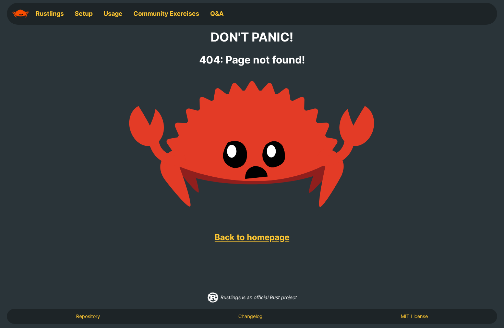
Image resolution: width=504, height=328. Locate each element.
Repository (88, 316)
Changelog (250, 316)
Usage (113, 13)
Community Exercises (166, 13)
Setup (84, 13)
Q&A (217, 13)
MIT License (414, 316)
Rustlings (50, 13)
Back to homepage (252, 237)
